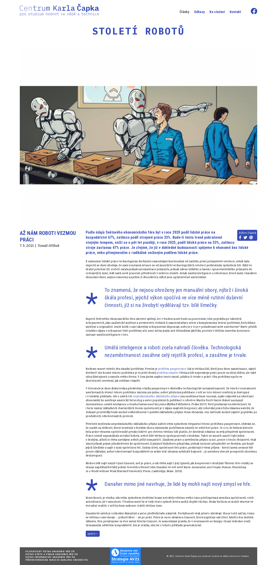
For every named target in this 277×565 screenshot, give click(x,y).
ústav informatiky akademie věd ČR (50, 557)
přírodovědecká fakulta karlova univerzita (56, 560)
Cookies (245, 556)
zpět (90, 533)
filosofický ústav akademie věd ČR (50, 551)
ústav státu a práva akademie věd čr (51, 554)
